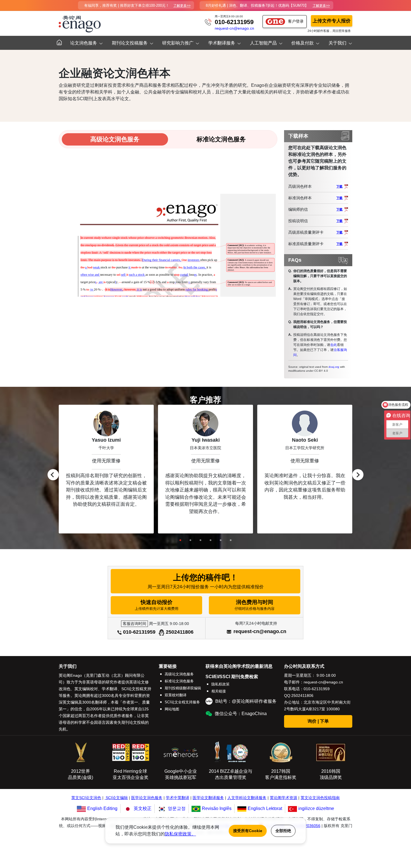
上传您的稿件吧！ (206, 581)
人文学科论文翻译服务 (246, 798)
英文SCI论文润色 (86, 798)
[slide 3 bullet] (200, 540)
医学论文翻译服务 (208, 798)
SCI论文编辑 (117, 798)
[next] (357, 474)
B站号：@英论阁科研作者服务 (246, 701)
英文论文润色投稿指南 (320, 798)
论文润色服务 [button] (83, 43)
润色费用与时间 (255, 605)
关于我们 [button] (337, 43)
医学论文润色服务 (146, 798)
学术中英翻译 (177, 798)
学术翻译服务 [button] (221, 43)
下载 (339, 186)
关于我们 (68, 666)
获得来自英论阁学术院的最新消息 (239, 666)
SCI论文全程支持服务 (182, 702)
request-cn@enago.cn (234, 28)
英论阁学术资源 (283, 798)
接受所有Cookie (247, 830)
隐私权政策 (220, 684)
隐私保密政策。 (180, 834)
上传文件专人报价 (332, 21)
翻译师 (101, 702)
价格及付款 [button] (302, 43)
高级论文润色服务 (179, 674)
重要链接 (168, 666)
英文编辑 (70, 702)
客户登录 (296, 21)
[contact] (208, 22)
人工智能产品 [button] (263, 43)
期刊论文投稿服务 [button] (130, 43)
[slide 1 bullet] (180, 540)
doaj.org (334, 366)
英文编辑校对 (86, 689)
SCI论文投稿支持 (136, 689)
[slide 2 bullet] (190, 540)
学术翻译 (109, 689)
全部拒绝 (283, 830)
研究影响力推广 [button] (177, 43)
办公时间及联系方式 (304, 666)
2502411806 (179, 632)
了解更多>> (182, 6)
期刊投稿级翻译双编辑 (183, 688)
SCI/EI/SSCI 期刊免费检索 (232, 676)
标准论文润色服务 (179, 681)
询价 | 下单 (318, 721)
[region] (205, 469)
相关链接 (218, 691)
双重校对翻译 (175, 695)
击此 (333, 345)
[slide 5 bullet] (220, 540)
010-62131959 (234, 21)
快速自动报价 (156, 605)
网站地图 (172, 709)
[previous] (53, 474)
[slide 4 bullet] (210, 540)
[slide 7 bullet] (231, 540)
